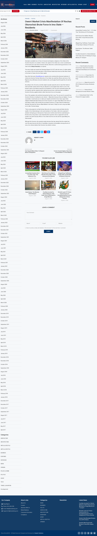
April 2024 (3, 124)
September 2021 (5, 237)
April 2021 (3, 255)
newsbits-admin (34, 30)
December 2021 (5, 226)
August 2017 (4, 415)
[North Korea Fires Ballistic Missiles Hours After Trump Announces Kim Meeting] (48, 166)
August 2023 (4, 153)
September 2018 (5, 368)
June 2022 (3, 204)
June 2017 (3, 422)
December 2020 (5, 270)
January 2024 (4, 135)
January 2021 (4, 266)
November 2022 (5, 186)
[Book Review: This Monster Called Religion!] (32, 185)
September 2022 (5, 193)
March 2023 (4, 171)
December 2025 (5, 51)
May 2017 (3, 426)
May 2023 (3, 164)
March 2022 (4, 215)
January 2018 (4, 397)
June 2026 (3, 30)
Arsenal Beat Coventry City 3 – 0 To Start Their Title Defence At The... (32, 175)
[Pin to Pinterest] (45, 132)
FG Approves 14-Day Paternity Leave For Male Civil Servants (37, 11)
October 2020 (4, 277)
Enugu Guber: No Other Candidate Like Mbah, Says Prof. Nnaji (85, 76)
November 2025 (5, 55)
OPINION (80, 4)
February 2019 (4, 350)
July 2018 (3, 375)
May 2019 (3, 339)
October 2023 (4, 146)
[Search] (96, 4)
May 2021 (3, 251)
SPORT (85, 4)
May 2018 (3, 382)
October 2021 (4, 233)
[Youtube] (79, 11)
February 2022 (4, 219)
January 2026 (4, 48)
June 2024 (3, 117)
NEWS (29, 4)
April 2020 (3, 299)
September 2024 (5, 106)
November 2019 (5, 317)
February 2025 (4, 88)
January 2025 (4, 91)
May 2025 (3, 77)
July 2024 (3, 113)
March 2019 (4, 346)
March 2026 (4, 40)
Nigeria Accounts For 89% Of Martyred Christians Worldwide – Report (85, 84)
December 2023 (5, 139)
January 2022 (4, 222)
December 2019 (5, 313)
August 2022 (4, 197)
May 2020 (3, 295)
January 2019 (4, 353)
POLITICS (40, 4)
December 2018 (5, 357)
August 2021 (4, 240)
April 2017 (3, 430)
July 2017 (3, 419)
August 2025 (4, 66)
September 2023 (5, 150)
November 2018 (5, 360)
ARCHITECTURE (56, 4)
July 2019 (3, 331)
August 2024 (4, 110)
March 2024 (4, 128)
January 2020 (4, 310)
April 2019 (3, 342)
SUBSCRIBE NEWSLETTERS (89, 11)
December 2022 (5, 182)
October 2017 (4, 408)
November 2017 (5, 404)
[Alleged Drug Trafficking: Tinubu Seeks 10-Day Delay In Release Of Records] (64, 166)
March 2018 (4, 390)
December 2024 (5, 95)
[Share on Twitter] (41, 132)
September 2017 (5, 411)
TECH (2, 482)
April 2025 (3, 80)
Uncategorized (4, 489)
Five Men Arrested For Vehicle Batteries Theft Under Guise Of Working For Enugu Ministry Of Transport (86, 55)
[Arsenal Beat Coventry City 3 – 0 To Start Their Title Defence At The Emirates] (32, 166)
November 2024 (5, 99)
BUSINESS (34, 4)
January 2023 (4, 179)
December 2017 (5, 400)
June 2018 (3, 379)
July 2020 (3, 288)
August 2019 (4, 328)
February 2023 (4, 175)
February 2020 (4, 306)
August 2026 (4, 22)
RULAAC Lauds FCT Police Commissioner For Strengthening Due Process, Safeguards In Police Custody (65, 195)
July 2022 (3, 200)
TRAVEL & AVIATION (6, 485)
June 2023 (3, 160)
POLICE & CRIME (5, 471)
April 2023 (3, 168)
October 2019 (4, 320)
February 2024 (4, 131)
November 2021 (5, 230)
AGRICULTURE (47, 4)
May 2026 (3, 33)
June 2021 (3, 248)
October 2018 (4, 364)
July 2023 (3, 157)
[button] (21, 11)
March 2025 (4, 84)
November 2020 (5, 273)
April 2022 (3, 211)
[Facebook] (75, 11)
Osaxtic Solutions (39, 533)
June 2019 (3, 335)
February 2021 (4, 262)
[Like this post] (35, 132)
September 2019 (5, 324)
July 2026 (3, 26)
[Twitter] (77, 11)
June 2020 (3, 291)
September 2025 (5, 62)
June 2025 (3, 73)
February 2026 (4, 44)
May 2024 (3, 120)
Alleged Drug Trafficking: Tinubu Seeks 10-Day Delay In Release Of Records (64, 175)
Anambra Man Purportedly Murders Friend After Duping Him (86, 524)
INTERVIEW (64, 4)
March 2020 (4, 302)
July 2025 (3, 70)
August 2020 (4, 284)
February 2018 (4, 393)
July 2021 (3, 244)
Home (25, 4)
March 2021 (4, 259)
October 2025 (4, 59)
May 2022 (3, 208)
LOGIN (92, 4)
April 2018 (3, 386)
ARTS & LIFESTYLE (72, 4)
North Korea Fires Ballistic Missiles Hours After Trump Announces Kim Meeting (48, 175)
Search (78, 18)
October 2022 (4, 190)
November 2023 (5, 142)
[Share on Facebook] (38, 132)
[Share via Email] (48, 132)
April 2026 (3, 37)
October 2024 (4, 102)
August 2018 (4, 371)
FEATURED (3, 456)
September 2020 (5, 280)
